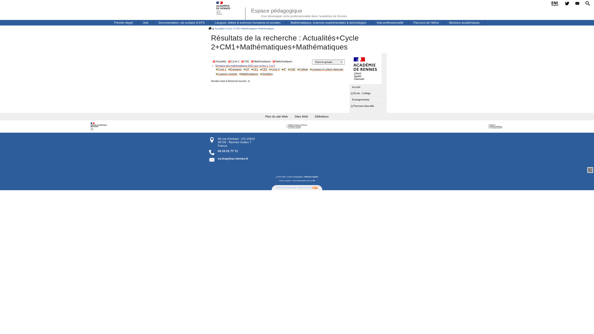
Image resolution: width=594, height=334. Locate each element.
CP (247, 69)
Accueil (356, 87)
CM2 (292, 69)
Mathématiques (262, 61)
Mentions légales (311, 177)
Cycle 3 (275, 69)
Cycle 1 (222, 69)
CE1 (255, 69)
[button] (587, 3)
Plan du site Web (276, 116)
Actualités (220, 61)
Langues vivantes (227, 74)
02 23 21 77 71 (228, 151)
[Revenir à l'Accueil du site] (211, 28)
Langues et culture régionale (327, 69)
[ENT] (555, 4)
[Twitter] (567, 3)
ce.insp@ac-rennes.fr (233, 158)
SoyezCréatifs (301, 180)
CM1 (246, 61)
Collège (303, 69)
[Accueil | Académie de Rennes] (99, 126)
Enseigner (236, 69)
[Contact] (577, 3)
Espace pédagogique (299, 12)
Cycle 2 (235, 61)
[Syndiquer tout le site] (315, 187)
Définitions (322, 116)
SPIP (313, 180)
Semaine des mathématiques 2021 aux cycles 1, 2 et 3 (245, 65)
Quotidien (267, 74)
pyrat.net (288, 180)
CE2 (264, 69)
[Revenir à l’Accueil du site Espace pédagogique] (223, 8)
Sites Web (301, 116)
